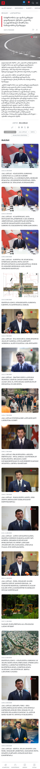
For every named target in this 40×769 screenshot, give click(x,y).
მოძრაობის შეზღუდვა (20, 135)
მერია (33, 132)
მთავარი (4, 13)
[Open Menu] (37, 2)
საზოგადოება (15, 13)
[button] (7, 8)
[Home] (3, 3)
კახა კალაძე (23, 132)
